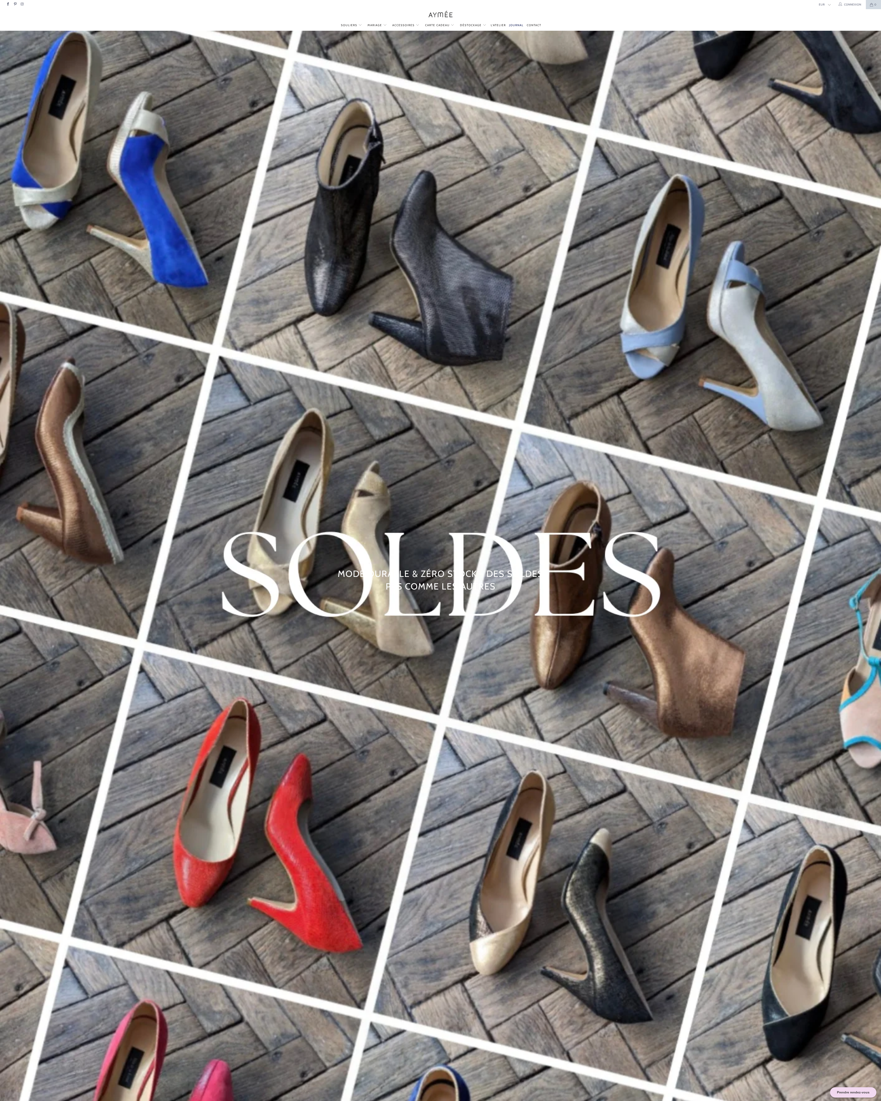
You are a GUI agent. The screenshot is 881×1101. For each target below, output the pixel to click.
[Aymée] (440, 14)
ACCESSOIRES (404, 25)
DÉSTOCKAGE (471, 25)
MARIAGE (375, 25)
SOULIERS (349, 25)
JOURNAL (516, 25)
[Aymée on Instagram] (22, 4)
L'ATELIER (498, 25)
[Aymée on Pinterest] (15, 4)
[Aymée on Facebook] (8, 4)
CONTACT (534, 25)
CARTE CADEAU (438, 25)
